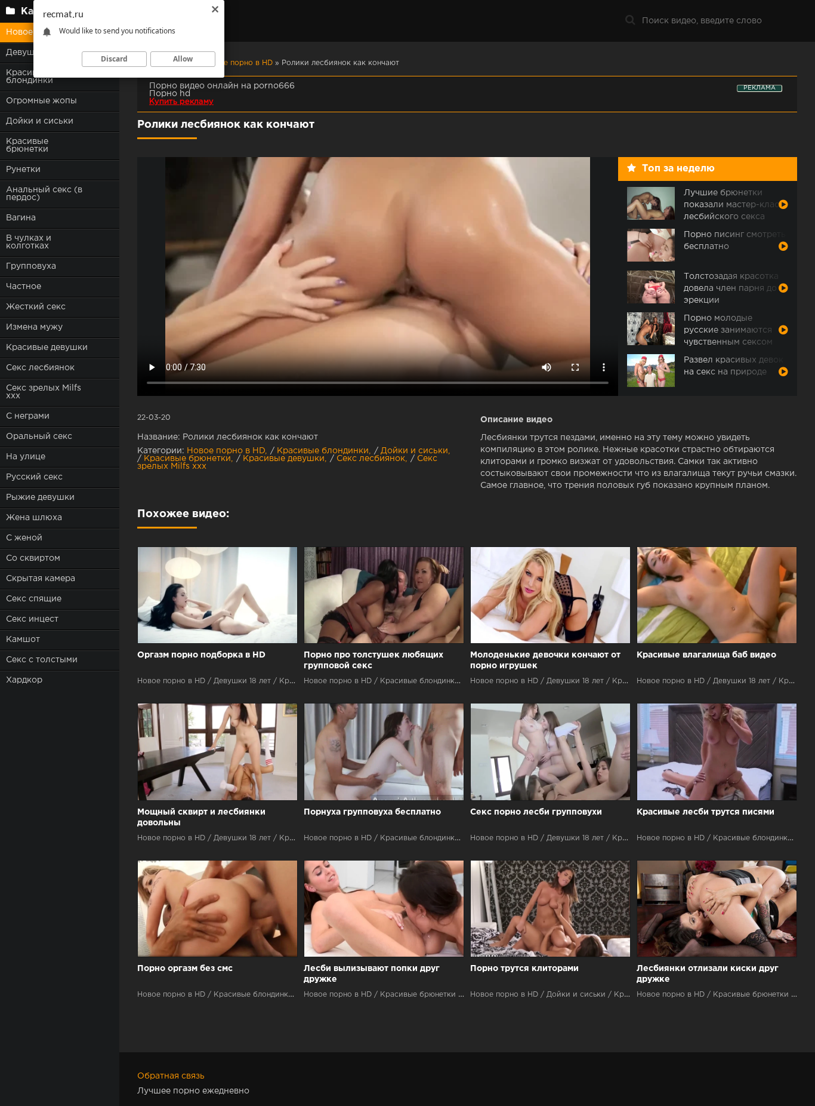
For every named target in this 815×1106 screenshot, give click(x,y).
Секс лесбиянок (40, 367)
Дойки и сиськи (39, 121)
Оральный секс (39, 436)
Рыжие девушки (40, 497)
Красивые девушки (47, 347)
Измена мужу (34, 327)
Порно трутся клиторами (524, 968)
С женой (24, 538)
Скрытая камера (40, 578)
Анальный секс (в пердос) (44, 193)
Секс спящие (33, 599)
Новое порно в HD (226, 450)
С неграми (28, 416)
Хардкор (24, 680)
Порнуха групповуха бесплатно (372, 812)
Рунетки (23, 169)
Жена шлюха (34, 517)
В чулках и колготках (28, 242)
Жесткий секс (36, 307)
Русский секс (34, 477)
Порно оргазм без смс (185, 968)
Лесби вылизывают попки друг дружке (372, 974)
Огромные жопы (41, 101)
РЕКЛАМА (759, 88)
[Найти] (630, 21)
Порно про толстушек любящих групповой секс (373, 660)
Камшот (23, 639)
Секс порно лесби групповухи (536, 812)
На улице (25, 456)
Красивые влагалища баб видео (706, 655)
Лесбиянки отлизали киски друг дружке (708, 974)
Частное (23, 286)
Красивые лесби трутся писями (705, 812)
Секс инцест (32, 619)
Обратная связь (171, 1076)
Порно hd (169, 93)
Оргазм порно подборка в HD (201, 655)
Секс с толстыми (42, 659)
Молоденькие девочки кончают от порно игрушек (545, 660)
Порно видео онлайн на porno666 (222, 86)
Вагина (21, 218)
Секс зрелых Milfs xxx (43, 392)
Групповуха (31, 266)
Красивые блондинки (323, 450)
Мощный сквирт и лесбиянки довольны (201, 818)
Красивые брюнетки (27, 145)
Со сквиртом (33, 558)
